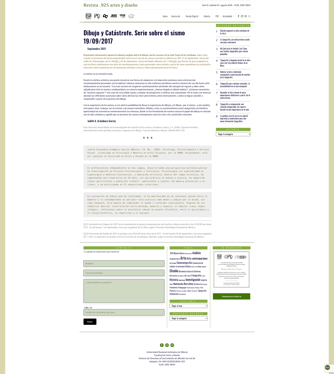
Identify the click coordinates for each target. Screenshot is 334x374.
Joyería (204, 280)
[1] (117, 61)
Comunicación (197, 262)
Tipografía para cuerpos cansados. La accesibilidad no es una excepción (235, 85)
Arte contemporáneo (197, 258)
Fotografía (196, 275)
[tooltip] (238, 16)
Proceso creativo (181, 291)
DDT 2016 (194, 267)
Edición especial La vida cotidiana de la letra (234, 32)
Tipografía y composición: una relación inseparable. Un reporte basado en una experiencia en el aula (234, 107)
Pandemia (173, 287)
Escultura (181, 275)
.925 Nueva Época (177, 253)
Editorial (190, 271)
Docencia (183, 271)
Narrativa (188, 284)
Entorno (197, 271)
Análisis (196, 252)
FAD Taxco (187, 275)
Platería (173, 290)
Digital (204, 266)
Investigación (193, 279)
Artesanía (173, 263)
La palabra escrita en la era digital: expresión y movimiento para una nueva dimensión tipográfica (234, 119)
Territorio (194, 291)
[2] (174, 61)
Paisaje (204, 284)
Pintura (197, 287)
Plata (201, 288)
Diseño (174, 270)
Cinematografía (184, 263)
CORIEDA (172, 266)
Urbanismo (174, 293)
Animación (188, 253)
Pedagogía (182, 287)
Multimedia (178, 284)
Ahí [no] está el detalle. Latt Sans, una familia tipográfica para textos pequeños (234, 51)
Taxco (189, 290)
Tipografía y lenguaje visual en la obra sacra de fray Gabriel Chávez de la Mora (235, 63)
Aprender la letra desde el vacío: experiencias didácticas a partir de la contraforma (235, 95)
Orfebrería (198, 283)
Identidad (181, 280)
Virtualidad (182, 294)
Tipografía (202, 290)
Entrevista (173, 275)
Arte (183, 258)
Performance (191, 288)
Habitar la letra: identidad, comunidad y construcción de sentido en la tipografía (235, 75)
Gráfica (203, 276)
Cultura (188, 266)
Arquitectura (175, 258)
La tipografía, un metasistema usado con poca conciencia (235, 41)
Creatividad (180, 266)
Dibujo (199, 266)
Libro (171, 284)
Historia (174, 279)
